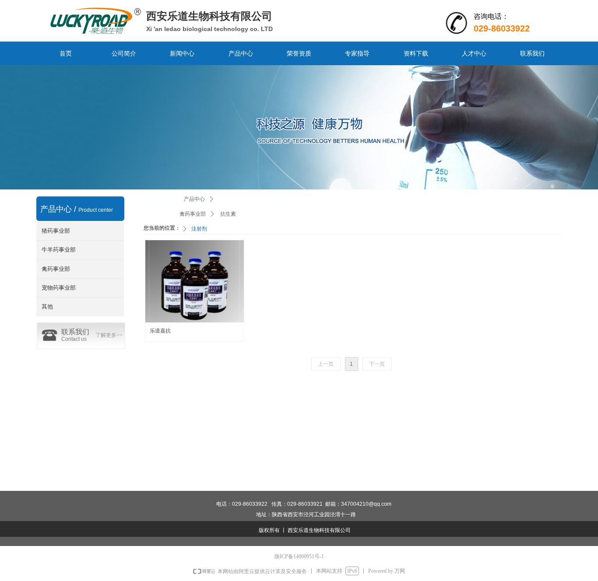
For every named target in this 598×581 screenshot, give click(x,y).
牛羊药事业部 (59, 249)
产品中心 (194, 199)
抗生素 (228, 214)
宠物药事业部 (59, 287)
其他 (47, 306)
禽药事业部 (56, 269)
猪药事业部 (56, 231)
